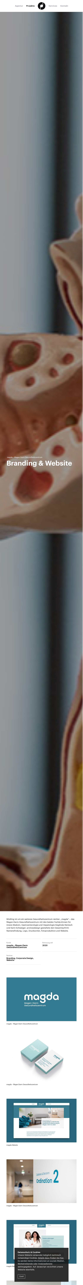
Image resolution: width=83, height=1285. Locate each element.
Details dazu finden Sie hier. (51, 1258)
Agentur (19, 6)
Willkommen (41, 6)
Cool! (21, 1276)
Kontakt (64, 6)
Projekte (30, 6)
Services (53, 6)
